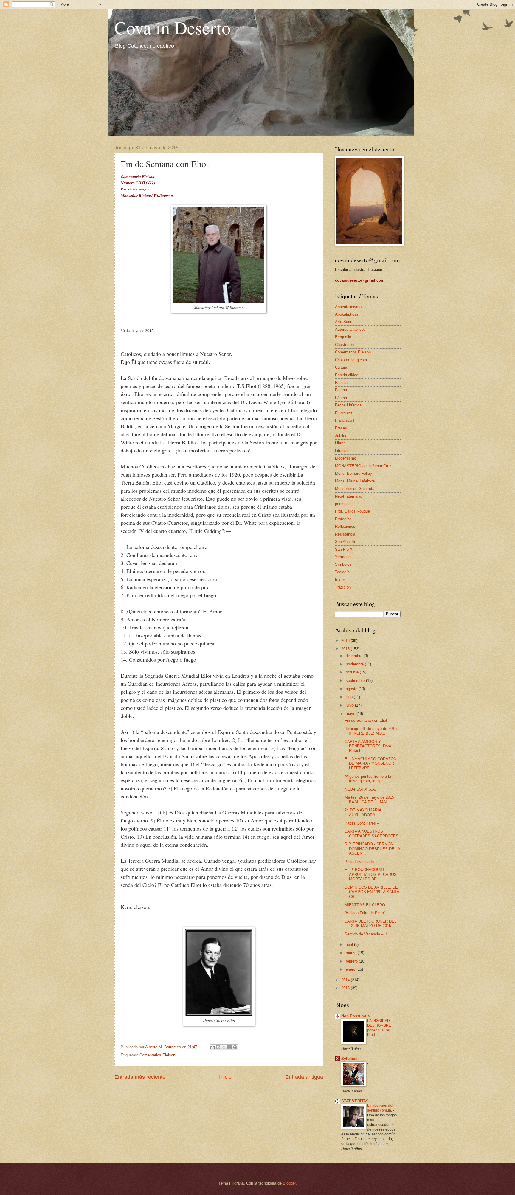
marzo (352, 953)
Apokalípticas (347, 314)
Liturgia (341, 450)
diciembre (355, 656)
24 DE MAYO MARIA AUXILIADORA (363, 812)
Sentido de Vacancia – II (366, 934)
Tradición (343, 587)
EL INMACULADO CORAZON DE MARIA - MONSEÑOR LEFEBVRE (370, 763)
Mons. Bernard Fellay (353, 473)
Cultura (341, 367)
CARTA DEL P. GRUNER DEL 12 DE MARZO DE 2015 (370, 923)
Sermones (344, 557)
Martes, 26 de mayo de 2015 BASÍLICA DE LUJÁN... (369, 799)
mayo (351, 713)
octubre (353, 672)
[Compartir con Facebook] (229, 1047)
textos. (341, 579)
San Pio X (344, 549)
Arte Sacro (344, 321)
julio (350, 697)
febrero (352, 961)
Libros (340, 443)
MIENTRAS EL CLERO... (367, 905)
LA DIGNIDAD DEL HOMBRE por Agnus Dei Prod (379, 1028)
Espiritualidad (346, 375)
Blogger (289, 1183)
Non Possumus (355, 1016)
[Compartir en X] (224, 1047)
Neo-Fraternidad (348, 496)
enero (351, 969)
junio (350, 705)
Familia (341, 382)
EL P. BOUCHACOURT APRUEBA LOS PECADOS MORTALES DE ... (371, 874)
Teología (342, 572)
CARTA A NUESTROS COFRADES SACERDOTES (371, 833)
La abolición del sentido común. (380, 1108)
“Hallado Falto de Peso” (365, 913)
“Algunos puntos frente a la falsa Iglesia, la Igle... (368, 778)
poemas (342, 504)
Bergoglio (343, 337)
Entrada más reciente (139, 1077)
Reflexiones (345, 526)
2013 (346, 988)
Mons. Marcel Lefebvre (355, 481)
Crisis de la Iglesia (351, 360)
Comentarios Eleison (157, 1055)
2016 (346, 640)
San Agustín (345, 541)
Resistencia (345, 534)
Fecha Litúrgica (348, 405)
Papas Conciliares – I (363, 823)
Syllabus (349, 1058)
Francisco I (344, 420)
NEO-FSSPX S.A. (360, 789)
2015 (346, 649)
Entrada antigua (304, 1077)
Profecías (343, 519)
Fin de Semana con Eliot (366, 720)
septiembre (356, 680)
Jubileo (341, 435)
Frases (341, 428)
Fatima (341, 390)
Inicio (225, 1077)
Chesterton (344, 344)
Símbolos (343, 564)
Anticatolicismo (348, 307)
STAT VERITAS (355, 1101)
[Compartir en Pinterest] (235, 1047)
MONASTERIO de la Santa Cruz (363, 466)
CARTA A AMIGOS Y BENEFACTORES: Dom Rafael (368, 746)
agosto (352, 689)
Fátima (341, 397)
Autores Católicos (350, 329)
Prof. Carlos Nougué (352, 511)
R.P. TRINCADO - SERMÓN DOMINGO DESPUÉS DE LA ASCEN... (372, 849)
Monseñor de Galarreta (354, 488)
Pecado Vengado (359, 861)
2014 (346, 980)
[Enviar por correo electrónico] (212, 1047)
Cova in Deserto (172, 27)
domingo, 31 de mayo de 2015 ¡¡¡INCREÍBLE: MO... (371, 730)
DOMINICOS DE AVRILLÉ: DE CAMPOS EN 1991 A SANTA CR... (372, 892)
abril (350, 944)
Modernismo (345, 458)
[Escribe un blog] (218, 1047)
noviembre (355, 664)
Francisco (343, 413)
